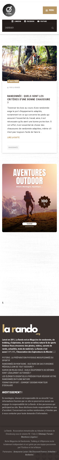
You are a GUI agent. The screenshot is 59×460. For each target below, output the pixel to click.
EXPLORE (11, 352)
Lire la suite (29, 137)
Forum (49, 434)
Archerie (29, 455)
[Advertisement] (29, 270)
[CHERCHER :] (29, 28)
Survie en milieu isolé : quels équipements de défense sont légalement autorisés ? (28, 371)
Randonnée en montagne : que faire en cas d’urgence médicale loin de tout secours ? (27, 365)
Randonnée (13, 147)
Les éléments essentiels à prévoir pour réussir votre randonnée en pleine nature (29, 377)
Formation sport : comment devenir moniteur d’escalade (25, 384)
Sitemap (42, 434)
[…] (54, 352)
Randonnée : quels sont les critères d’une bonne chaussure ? (28, 99)
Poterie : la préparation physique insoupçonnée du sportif (27, 359)
